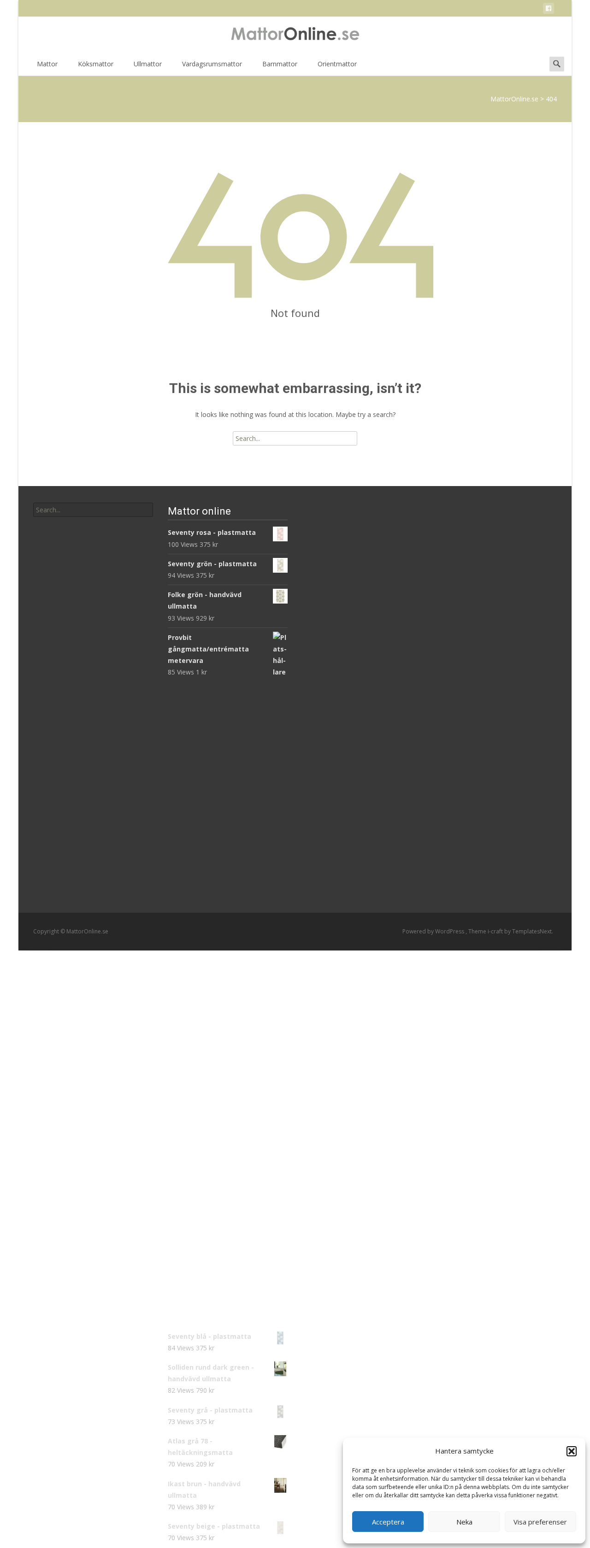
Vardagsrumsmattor (212, 63)
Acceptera (388, 1521)
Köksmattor (95, 63)
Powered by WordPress (434, 931)
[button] (571, 1451)
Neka (464, 1521)
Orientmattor (337, 63)
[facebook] (548, 10)
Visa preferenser (540, 1521)
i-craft (496, 931)
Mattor (47, 63)
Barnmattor (279, 63)
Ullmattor (148, 63)
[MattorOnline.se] (295, 35)
